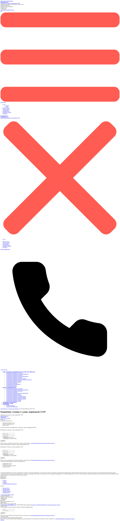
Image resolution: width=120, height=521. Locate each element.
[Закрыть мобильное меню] (60, 237)
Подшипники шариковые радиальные (14, 372)
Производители (6, 111)
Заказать (2, 457)
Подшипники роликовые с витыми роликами (16, 396)
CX (4, 419)
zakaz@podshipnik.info (5, 249)
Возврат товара (6, 492)
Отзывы (7, 105)
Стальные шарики (10, 405)
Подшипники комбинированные (13, 384)
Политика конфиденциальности (10, 483)
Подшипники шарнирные (12, 383)
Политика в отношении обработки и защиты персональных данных (45, 504)
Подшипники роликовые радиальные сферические (17, 376)
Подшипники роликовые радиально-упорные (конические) (19, 379)
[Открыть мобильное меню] (60, 101)
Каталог (6, 408)
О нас (4, 104)
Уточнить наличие (4, 416)
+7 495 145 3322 (4, 10)
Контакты (5, 113)
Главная (2, 408)
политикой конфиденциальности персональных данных (42, 443)
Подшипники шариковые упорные (13, 380)
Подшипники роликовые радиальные (14, 375)
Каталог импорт (6, 109)
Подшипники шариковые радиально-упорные (16, 378)
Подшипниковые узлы (11, 385)
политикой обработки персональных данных (65, 518)
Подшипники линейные (11, 386)
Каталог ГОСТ (6, 107)
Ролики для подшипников (12, 406)
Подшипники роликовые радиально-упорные (16, 398)
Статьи (7, 106)
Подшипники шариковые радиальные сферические (17, 374)
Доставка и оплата (7, 491)
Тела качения (6, 110)
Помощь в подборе (7, 112)
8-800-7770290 (11, 10)
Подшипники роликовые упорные (13, 381)
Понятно (2, 519)
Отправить (3, 440)
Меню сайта (3, 102)
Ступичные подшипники (13, 408)
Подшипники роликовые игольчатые (14, 377)
